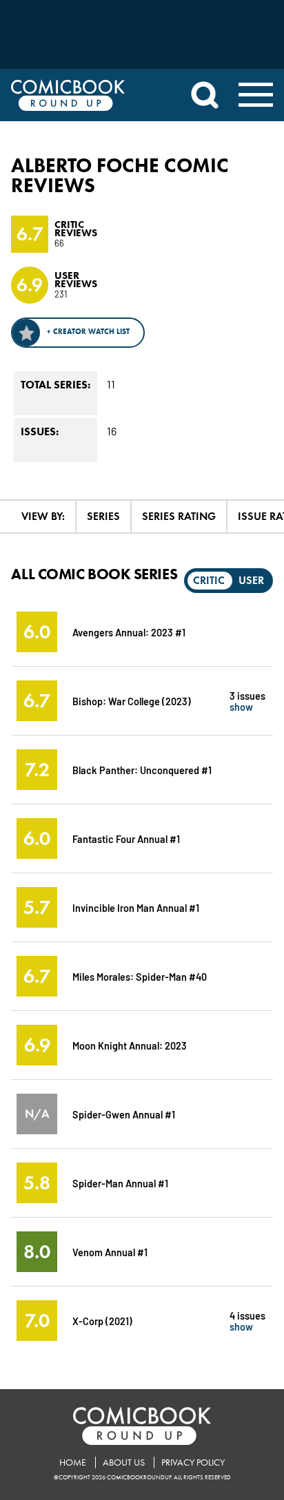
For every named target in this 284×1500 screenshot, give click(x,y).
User (251, 580)
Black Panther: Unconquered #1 (142, 769)
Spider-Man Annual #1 (120, 1182)
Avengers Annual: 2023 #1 (128, 631)
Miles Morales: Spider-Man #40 (139, 976)
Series (103, 516)
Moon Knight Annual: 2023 (129, 1045)
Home (72, 1462)
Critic (209, 580)
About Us (124, 1462)
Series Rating (179, 516)
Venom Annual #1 (110, 1251)
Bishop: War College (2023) (131, 700)
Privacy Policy (193, 1462)
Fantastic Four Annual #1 (126, 838)
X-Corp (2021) (102, 1320)
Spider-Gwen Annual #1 (123, 1114)
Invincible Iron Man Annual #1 (135, 907)
